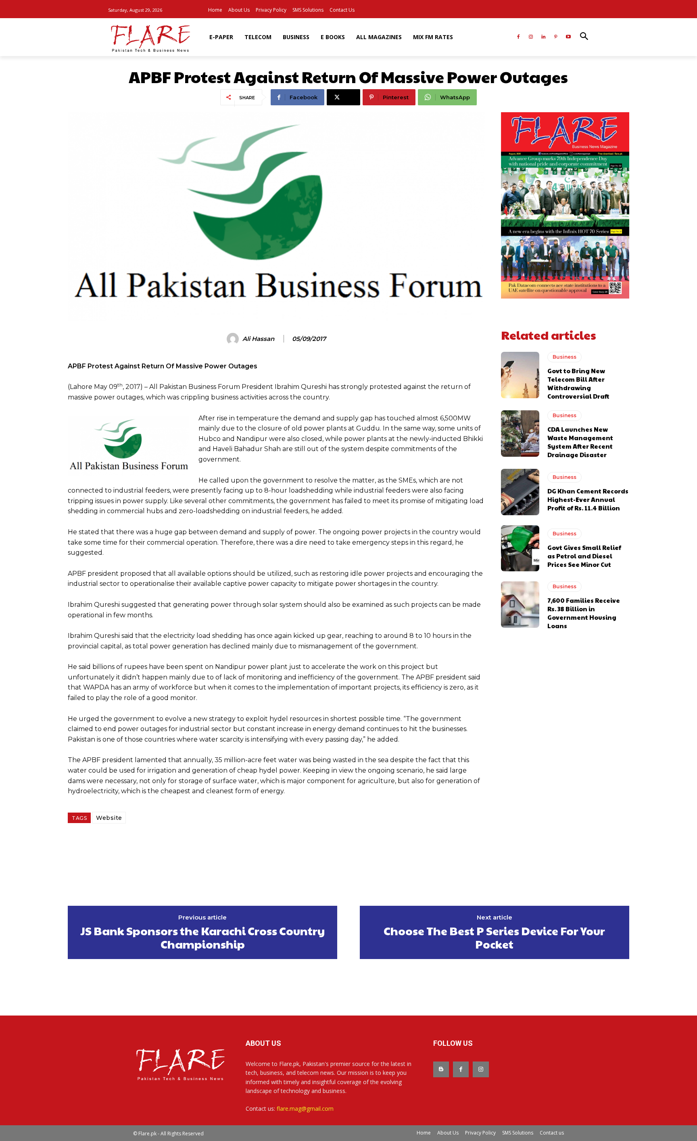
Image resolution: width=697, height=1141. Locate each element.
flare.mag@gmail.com (305, 1108)
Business (564, 357)
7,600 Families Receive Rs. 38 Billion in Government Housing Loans (583, 613)
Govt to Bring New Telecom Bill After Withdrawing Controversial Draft (578, 383)
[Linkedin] (543, 37)
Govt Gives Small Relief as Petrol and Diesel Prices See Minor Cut (584, 555)
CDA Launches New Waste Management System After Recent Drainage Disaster (580, 442)
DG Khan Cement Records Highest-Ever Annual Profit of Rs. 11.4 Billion (587, 499)
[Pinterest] (555, 37)
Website (109, 817)
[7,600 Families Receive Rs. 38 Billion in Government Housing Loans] (520, 604)
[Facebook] (518, 37)
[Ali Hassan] (234, 339)
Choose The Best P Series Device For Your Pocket (494, 937)
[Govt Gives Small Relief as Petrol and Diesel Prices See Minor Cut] (520, 548)
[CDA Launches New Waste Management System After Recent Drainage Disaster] (520, 433)
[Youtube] (568, 37)
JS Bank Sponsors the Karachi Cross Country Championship (203, 937)
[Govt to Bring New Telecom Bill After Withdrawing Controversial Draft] (520, 375)
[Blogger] (441, 1069)
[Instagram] (531, 37)
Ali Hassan (258, 339)
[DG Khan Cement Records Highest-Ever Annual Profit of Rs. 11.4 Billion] (520, 492)
